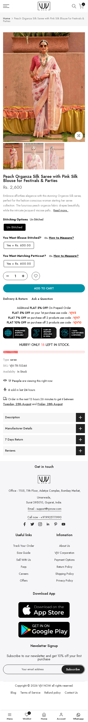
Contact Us (71, 693)
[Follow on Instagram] (40, 524)
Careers (23, 574)
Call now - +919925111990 (44, 517)
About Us (64, 546)
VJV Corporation (64, 553)
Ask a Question (42, 299)
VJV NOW (44, 686)
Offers (23, 580)
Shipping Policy (64, 574)
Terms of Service (30, 693)
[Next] (82, 87)
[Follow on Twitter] (32, 524)
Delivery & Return (15, 299)
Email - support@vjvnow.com (44, 509)
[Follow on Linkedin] (48, 524)
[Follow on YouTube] (63, 524)
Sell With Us (23, 560)
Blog (13, 693)
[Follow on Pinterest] (56, 524)
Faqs (23, 567)
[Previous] (6, 87)
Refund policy (52, 693)
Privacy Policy (64, 580)
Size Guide (23, 553)
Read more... (60, 210)
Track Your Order (23, 546)
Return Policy (64, 567)
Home (6, 18)
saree (13, 360)
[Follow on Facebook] (24, 524)
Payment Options (64, 560)
